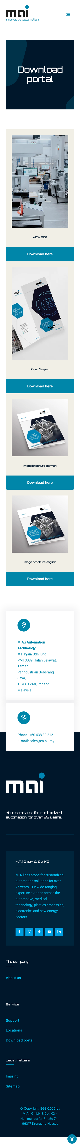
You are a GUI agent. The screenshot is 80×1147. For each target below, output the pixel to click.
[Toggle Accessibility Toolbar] (72, 1139)
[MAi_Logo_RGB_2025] (22, 7)
